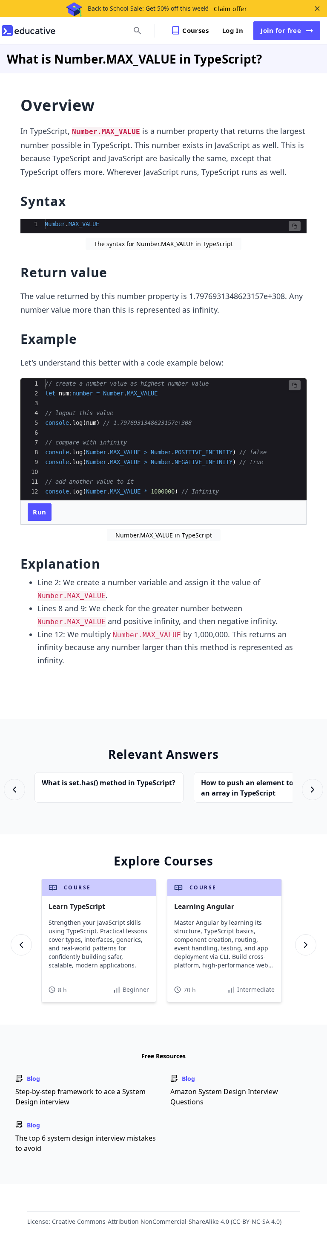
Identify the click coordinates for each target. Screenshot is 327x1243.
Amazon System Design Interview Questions (224, 1097)
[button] (295, 226)
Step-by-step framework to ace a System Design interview (80, 1097)
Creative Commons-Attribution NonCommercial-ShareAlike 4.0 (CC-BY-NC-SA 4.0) (166, 1221)
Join (281, 30)
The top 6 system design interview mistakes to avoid (85, 1143)
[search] (137, 30)
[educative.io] (28, 30)
